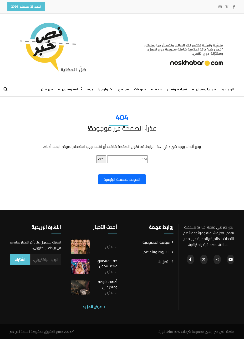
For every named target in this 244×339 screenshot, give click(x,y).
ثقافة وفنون (71, 89)
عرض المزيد (92, 307)
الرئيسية (227, 89)
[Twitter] (227, 7)
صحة (158, 89)
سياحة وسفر (177, 89)
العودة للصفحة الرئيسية (122, 179)
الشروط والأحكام (156, 252)
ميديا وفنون (205, 89)
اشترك (20, 259)
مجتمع (123, 89)
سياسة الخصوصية (156, 242)
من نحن (47, 89)
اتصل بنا (164, 262)
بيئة (90, 89)
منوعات (140, 89)
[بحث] (6, 89)
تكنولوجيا (105, 89)
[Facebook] (234, 7)
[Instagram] (220, 7)
